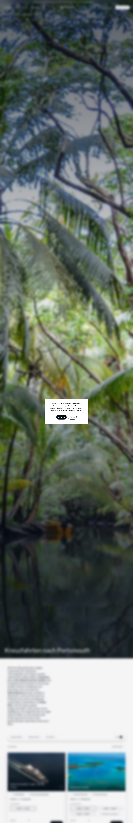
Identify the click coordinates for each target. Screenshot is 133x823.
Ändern (72, 417)
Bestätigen (61, 417)
